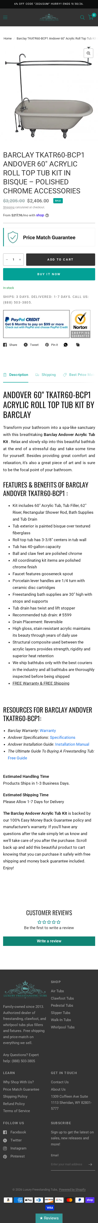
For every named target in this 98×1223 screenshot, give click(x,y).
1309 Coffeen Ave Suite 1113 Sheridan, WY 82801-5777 (71, 1102)
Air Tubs (57, 991)
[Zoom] (88, 53)
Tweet (34, 345)
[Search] (82, 17)
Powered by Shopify (72, 1189)
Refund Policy (14, 1104)
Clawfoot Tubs (62, 998)
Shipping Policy (15, 1096)
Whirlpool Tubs (63, 1027)
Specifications (62, 737)
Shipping (9, 207)
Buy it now (49, 274)
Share (13, 345)
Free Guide (17, 758)
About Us (58, 1089)
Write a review (49, 941)
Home (8, 38)
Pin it (54, 345)
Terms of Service (16, 1111)
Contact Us (60, 1082)
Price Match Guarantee (21, 1089)
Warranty (48, 730)
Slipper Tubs (60, 1013)
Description (18, 375)
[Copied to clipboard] (79, 345)
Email (55, 1155)
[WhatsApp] (67, 345)
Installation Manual (72, 744)
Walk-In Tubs (61, 1020)
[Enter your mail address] (90, 1164)
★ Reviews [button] (49, 1218)
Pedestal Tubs (62, 1005)
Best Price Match (83, 375)
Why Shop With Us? (18, 1082)
